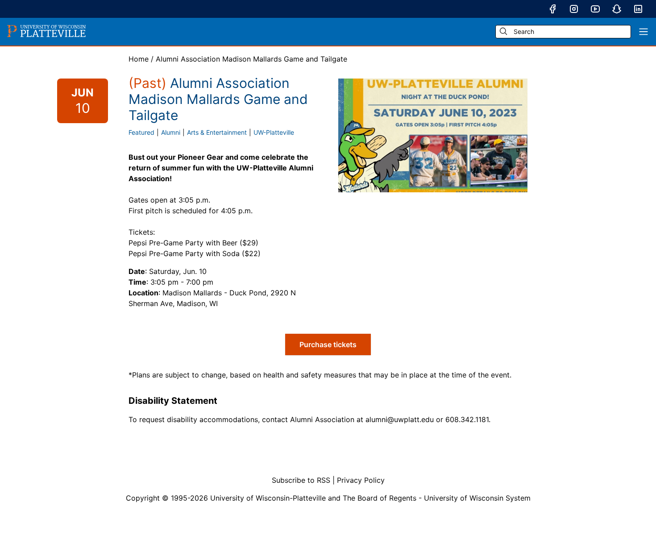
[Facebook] (552, 9)
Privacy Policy (361, 480)
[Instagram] (574, 9)
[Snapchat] (616, 9)
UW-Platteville (273, 132)
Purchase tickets (328, 344)
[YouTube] (595, 9)
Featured (141, 132)
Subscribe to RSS (301, 480)
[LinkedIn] (638, 9)
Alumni (170, 132)
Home (139, 58)
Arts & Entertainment (217, 132)
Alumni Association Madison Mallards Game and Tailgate (251, 58)
